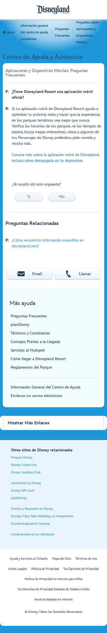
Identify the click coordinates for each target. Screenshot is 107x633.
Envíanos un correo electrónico (36, 395)
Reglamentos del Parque (31, 367)
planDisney (20, 324)
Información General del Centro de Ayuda (45, 387)
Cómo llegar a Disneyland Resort (38, 358)
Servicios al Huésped (28, 350)
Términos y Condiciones (30, 333)
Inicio (11, 32)
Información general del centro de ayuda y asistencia (34, 32)
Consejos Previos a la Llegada (35, 341)
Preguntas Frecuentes (62, 32)
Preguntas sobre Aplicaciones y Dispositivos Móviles (87, 32)
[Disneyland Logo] (53, 9)
